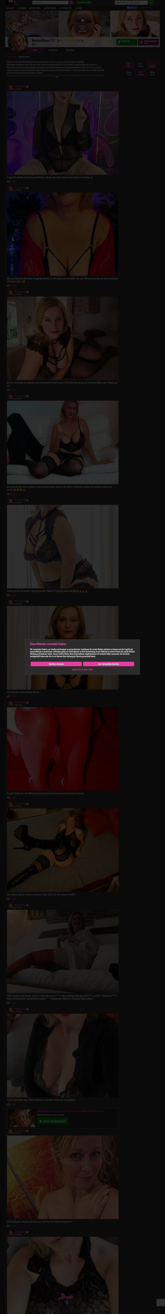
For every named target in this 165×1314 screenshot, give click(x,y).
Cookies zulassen (56, 664)
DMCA (91, 669)
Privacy (85, 669)
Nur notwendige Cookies (108, 664)
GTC (80, 669)
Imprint (74, 669)
